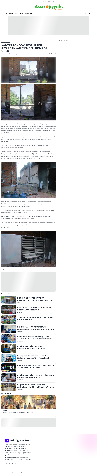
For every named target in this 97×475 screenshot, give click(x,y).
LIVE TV (16, 13)
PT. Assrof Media (6, 54)
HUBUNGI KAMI (28, 13)
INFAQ (21, 13)
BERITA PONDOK (9, 13)
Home (3, 39)
